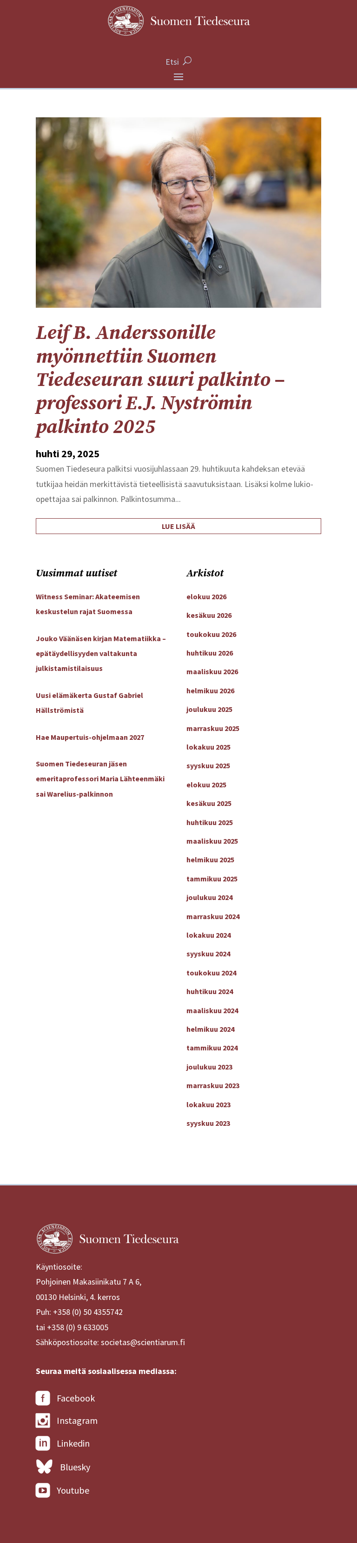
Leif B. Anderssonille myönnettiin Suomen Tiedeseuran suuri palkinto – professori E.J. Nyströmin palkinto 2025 (160, 380)
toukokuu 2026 (211, 634)
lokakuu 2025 (208, 746)
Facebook (76, 1398)
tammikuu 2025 (212, 878)
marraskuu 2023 (212, 1085)
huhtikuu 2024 (209, 991)
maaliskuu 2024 (212, 1010)
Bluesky (75, 1467)
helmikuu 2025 (210, 859)
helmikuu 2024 (210, 1029)
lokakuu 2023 (208, 1104)
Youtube (73, 1490)
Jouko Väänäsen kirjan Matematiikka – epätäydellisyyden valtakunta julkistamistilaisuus (101, 653)
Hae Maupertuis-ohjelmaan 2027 (90, 737)
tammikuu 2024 (212, 1047)
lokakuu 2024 (208, 935)
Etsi (172, 61)
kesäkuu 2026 (208, 615)
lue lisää (178, 526)
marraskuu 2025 (212, 728)
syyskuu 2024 (208, 953)
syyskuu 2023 (208, 1123)
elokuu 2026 (206, 596)
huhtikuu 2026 (209, 652)
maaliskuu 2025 (212, 841)
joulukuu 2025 (209, 709)
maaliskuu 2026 (212, 671)
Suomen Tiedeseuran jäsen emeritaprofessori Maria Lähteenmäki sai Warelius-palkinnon (100, 779)
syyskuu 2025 (208, 765)
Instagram (77, 1420)
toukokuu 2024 (211, 972)
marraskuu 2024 (212, 916)
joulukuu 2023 (209, 1066)
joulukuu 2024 (209, 897)
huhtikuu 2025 (209, 822)
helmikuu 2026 (210, 690)
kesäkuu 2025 (208, 803)
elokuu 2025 (206, 784)
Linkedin (73, 1443)
